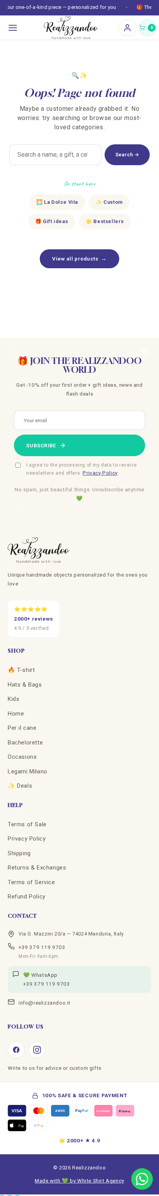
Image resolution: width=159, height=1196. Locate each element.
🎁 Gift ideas (51, 221)
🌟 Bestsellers (105, 221)
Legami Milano (27, 771)
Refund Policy (27, 896)
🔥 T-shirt (21, 670)
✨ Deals (20, 785)
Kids (13, 698)
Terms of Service (31, 882)
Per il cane (22, 727)
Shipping (19, 853)
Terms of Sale (27, 824)
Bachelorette (25, 742)
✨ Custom (109, 202)
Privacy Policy (100, 473)
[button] (147, 27)
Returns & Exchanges (37, 867)
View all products (79, 258)
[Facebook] (16, 1049)
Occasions (22, 756)
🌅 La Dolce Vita (57, 202)
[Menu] (13, 28)
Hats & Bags (25, 684)
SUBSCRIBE (41, 445)
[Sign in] (127, 28)
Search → (127, 154)
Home (16, 713)
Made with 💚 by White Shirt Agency (79, 1180)
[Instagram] (37, 1049)
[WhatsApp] (142, 1179)
